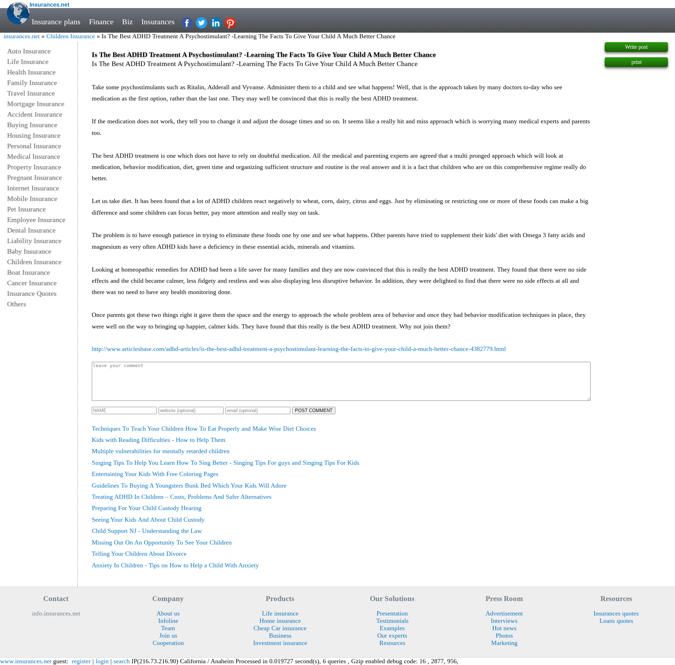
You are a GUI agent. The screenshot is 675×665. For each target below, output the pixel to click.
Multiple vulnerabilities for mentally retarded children (161, 451)
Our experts (392, 635)
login (102, 661)
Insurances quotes (616, 613)
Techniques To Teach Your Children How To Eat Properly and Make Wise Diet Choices (204, 428)
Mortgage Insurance (35, 103)
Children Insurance (70, 36)
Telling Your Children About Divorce (139, 553)
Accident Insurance (34, 114)
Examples (392, 628)
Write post (636, 47)
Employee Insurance (36, 219)
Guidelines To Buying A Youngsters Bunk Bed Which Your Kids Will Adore (189, 485)
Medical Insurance (33, 156)
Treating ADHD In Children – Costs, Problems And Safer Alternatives (181, 496)
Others (16, 304)
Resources (392, 642)
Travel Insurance (31, 93)
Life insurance (280, 613)
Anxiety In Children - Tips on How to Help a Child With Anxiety (175, 565)
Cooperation (168, 642)
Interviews (504, 620)
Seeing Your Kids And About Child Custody (148, 519)
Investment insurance (280, 642)
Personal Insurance (34, 146)
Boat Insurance (28, 272)
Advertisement (504, 613)
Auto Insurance (29, 51)
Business (280, 635)
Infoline (168, 620)
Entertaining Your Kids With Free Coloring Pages (155, 473)
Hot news (504, 628)
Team (168, 628)
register (81, 661)
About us (168, 613)
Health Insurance (31, 72)
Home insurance (280, 620)
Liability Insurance (34, 241)
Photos (504, 635)
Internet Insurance (33, 188)
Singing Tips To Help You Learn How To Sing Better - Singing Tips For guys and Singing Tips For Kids (225, 462)
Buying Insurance (32, 125)
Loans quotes (616, 620)
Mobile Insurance (32, 198)
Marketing (504, 642)
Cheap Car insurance (280, 628)
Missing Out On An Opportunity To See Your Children (162, 542)
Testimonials (392, 620)
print (636, 62)
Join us (168, 635)
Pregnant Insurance (34, 177)
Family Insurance (32, 82)
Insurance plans (56, 22)
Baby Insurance (29, 251)
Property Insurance (34, 167)
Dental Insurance (31, 230)
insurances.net (22, 36)
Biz (127, 22)
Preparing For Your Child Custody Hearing (146, 507)
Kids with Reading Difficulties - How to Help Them (158, 439)
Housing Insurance (33, 135)
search (122, 661)
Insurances (158, 22)
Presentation (392, 613)
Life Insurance (28, 61)
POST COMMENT (314, 410)
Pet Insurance (26, 209)
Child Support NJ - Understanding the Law (147, 530)
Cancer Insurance (32, 283)
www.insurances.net (25, 661)
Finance (101, 22)
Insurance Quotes (32, 293)
